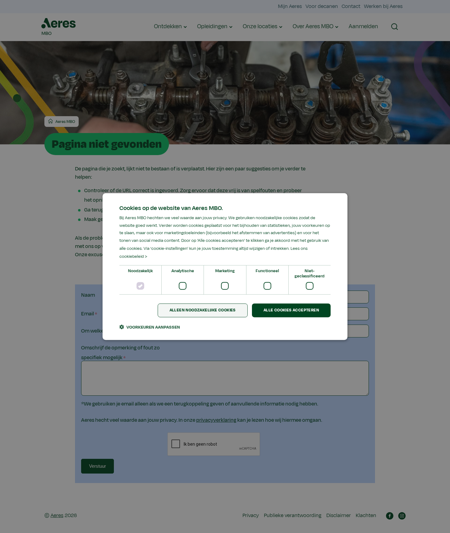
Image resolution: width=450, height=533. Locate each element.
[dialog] (225, 266)
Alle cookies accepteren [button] (291, 310)
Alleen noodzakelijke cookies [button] (203, 310)
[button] (149, 327)
